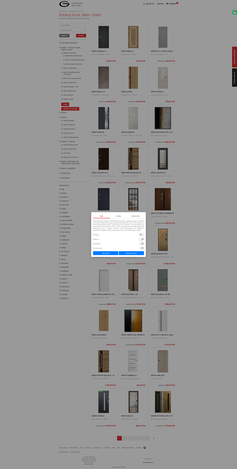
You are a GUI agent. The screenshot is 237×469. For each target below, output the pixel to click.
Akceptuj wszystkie (131, 253)
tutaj (139, 230)
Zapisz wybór (106, 253)
